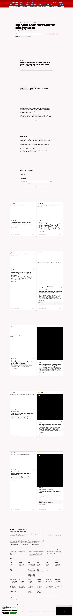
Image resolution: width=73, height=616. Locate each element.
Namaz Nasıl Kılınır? (40, 588)
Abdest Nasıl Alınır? (40, 590)
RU (24, 529)
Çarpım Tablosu (21, 585)
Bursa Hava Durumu (49, 585)
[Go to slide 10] (52, 286)
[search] (50, 2)
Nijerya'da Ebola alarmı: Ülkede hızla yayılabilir (33, 22)
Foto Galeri (39, 560)
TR (18, 529)
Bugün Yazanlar (57, 564)
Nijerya (33, 170)
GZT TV (25, 0)
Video (29, 560)
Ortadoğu (11, 564)
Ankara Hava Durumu (49, 582)
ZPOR (47, 0)
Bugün (11, 560)
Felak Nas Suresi (39, 586)
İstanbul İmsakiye (30, 582)
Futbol (47, 565)
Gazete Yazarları (57, 565)
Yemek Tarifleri (21, 582)
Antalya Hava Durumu (49, 586)
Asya (10, 566)
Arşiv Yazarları (57, 568)
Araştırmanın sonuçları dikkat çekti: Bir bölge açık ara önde (45, 6)
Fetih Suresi (39, 587)
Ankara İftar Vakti (30, 587)
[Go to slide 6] (50, 286)
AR (21, 529)
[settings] (55, 2)
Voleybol (47, 566)
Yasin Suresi (39, 582)
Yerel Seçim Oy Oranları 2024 (31, 569)
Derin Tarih (20, 606)
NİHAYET (44, 0)
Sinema (38, 569)
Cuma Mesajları (39, 581)
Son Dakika (48, 560)
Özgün (20, 579)
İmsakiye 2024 (30, 581)
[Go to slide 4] (49, 286)
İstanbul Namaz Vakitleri (13, 581)
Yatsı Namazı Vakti (12, 590)
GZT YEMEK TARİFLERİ (30, 0)
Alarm (26, 170)
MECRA (39, 0)
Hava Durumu (48, 579)
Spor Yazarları (57, 566)
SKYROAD (35, 0)
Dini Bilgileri (39, 579)
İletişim (16, 599)
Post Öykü (31, 606)
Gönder (51, 181)
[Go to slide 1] (47, 286)
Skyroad (24, 606)
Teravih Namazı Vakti (13, 591)
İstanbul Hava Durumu (49, 581)
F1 (46, 569)
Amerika (11, 568)
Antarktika (11, 570)
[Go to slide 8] (51, 286)
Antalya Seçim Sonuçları (31, 576)
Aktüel (38, 565)
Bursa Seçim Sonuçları (31, 575)
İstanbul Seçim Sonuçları (32, 570)
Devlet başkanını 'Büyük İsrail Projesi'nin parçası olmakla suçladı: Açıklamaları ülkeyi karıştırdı (17, 6)
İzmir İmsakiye (30, 585)
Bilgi (46, 574)
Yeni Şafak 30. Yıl (39, 564)
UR (26, 529)
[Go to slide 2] (48, 286)
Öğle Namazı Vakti (12, 586)
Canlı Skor (56, 587)
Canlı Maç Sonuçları (58, 588)
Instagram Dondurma (22, 587)
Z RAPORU (59, 0)
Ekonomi (20, 562)
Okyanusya (11, 571)
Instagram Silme (21, 586)
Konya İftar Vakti (30, 588)
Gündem (20, 560)
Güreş (47, 570)
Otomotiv (20, 566)
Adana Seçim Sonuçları (31, 574)
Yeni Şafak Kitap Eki (40, 571)
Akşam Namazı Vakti (13, 588)
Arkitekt (27, 606)
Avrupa (11, 565)
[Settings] (51, 4)
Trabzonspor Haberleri (58, 586)
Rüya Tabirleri (39, 592)
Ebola (30, 170)
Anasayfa (17, 22)
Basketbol (47, 564)
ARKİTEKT (55, 0)
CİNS (41, 0)
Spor (47, 562)
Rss (19, 599)
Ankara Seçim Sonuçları (31, 571)
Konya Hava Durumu (49, 587)
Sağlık (38, 568)
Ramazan (29, 579)
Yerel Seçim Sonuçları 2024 (31, 566)
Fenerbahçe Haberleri (58, 585)
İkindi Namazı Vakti (13, 587)
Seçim (29, 562)
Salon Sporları (48, 571)
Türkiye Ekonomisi (21, 564)
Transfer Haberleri (58, 581)
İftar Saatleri (30, 592)
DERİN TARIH (51, 0)
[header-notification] (53, 2)
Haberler (56, 560)
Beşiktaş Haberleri (58, 582)
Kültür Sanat (39, 566)
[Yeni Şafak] (15, 2)
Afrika (24, 22)
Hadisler (38, 591)
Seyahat (38, 570)
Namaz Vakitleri (13, 579)
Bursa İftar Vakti (30, 590)
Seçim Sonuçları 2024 (31, 564)
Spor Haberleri (57, 579)
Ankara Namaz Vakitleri (13, 582)
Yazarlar (56, 562)
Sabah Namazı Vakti (13, 585)
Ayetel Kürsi (39, 585)
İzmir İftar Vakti (30, 591)
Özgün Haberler (21, 581)
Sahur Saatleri (30, 593)
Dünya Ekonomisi (21, 565)
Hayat (38, 562)
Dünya (21, 22)
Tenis (47, 568)
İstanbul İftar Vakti (30, 586)
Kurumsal (11, 599)
